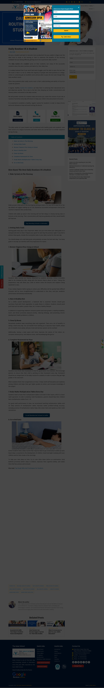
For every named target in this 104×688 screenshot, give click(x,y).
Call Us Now (67, 37)
